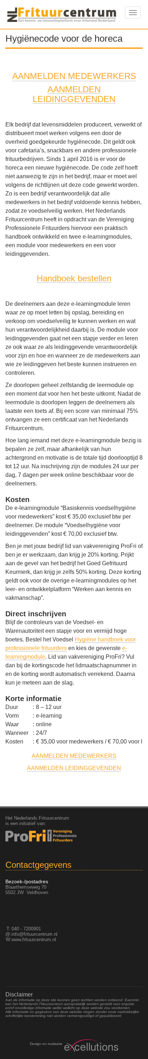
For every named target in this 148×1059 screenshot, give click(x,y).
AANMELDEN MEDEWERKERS (74, 76)
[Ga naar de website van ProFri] (74, 836)
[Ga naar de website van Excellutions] (90, 1045)
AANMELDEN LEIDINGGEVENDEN (74, 768)
